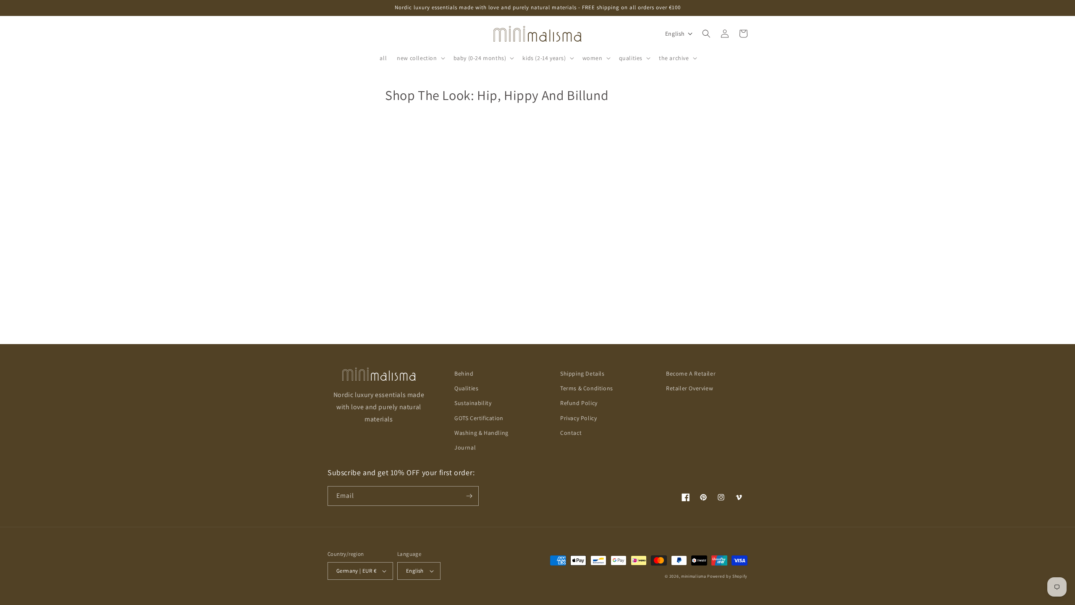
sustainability (472, 403)
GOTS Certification (478, 418)
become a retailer (691, 373)
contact (571, 433)
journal (465, 447)
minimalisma (693, 576)
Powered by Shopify (727, 576)
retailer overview (689, 388)
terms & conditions (586, 388)
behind (464, 373)
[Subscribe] (469, 496)
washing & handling (481, 433)
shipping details (582, 373)
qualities (466, 388)
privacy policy (578, 418)
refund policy (579, 403)
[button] (420, 58)
